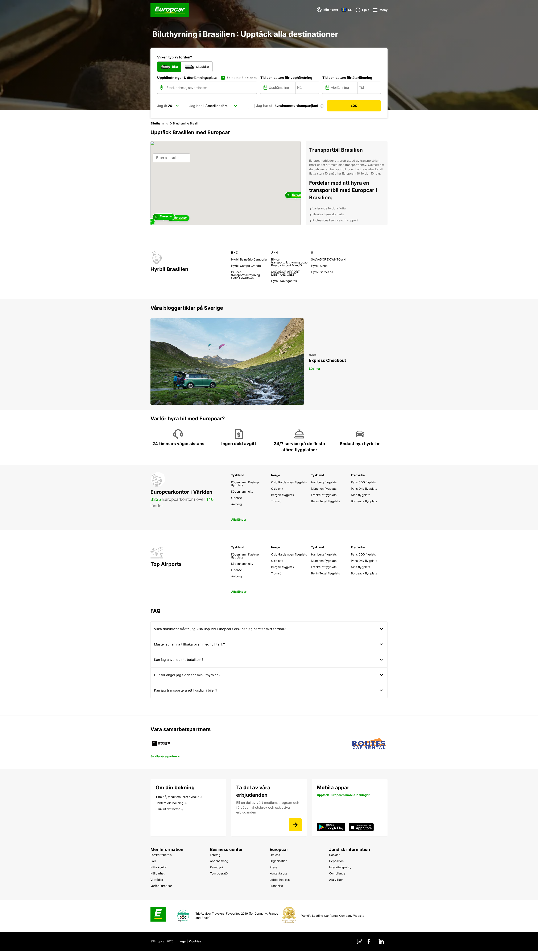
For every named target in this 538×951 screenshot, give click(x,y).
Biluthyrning (159, 123)
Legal (182, 941)
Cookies (195, 941)
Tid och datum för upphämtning (286, 77)
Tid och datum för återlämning (347, 77)
